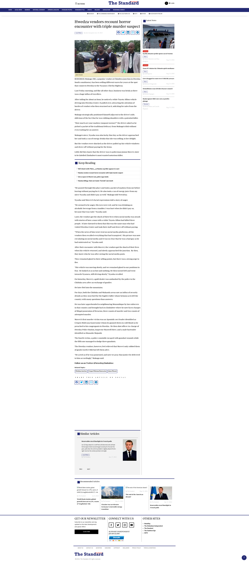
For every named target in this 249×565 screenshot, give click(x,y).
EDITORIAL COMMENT (39, 10)
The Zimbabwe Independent (107, 14)
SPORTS (90, 10)
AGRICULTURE (106, 10)
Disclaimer (126, 548)
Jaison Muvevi (112, 371)
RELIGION (97, 10)
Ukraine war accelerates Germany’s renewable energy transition (111, 507)
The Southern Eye (124, 14)
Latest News (151, 20)
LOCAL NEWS (18, 10)
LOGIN (172, 3)
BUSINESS (27, 10)
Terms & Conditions (150, 548)
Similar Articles (89, 433)
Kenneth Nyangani (149, 94)
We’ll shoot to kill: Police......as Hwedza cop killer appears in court (98, 169)
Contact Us (89, 548)
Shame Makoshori (149, 59)
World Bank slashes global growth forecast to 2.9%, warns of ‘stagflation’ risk (88, 501)
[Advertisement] (107, 410)
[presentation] (81, 470)
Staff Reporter (148, 74)
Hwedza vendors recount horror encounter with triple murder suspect (100, 173)
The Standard (148, 528)
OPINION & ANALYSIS (53, 10)
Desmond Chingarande (150, 84)
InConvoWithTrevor (156, 14)
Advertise (99, 548)
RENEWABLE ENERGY (119, 10)
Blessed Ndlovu (148, 106)
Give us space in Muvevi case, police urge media (93, 177)
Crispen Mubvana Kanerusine (97, 371)
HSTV (136, 14)
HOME (10, 10)
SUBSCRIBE (86, 532)
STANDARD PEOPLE (67, 10)
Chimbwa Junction (81, 371)
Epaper (144, 14)
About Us (80, 548)
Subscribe (108, 548)
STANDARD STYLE (80, 10)
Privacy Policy (136, 548)
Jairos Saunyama (89, 33)
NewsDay (91, 14)
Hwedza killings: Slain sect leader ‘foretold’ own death (95, 181)
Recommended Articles (90, 481)
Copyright (117, 548)
